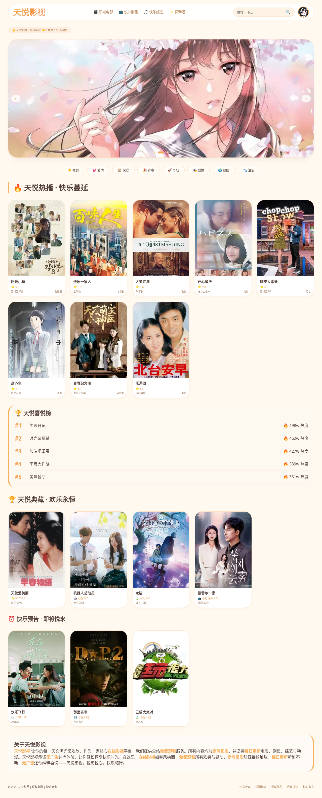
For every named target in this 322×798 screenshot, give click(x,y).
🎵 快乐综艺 (153, 12)
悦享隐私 (276, 787)
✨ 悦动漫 (177, 12)
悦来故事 (245, 787)
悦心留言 (308, 787)
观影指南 (260, 787)
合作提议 (292, 787)
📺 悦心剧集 (128, 12)
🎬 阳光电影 (103, 12)
